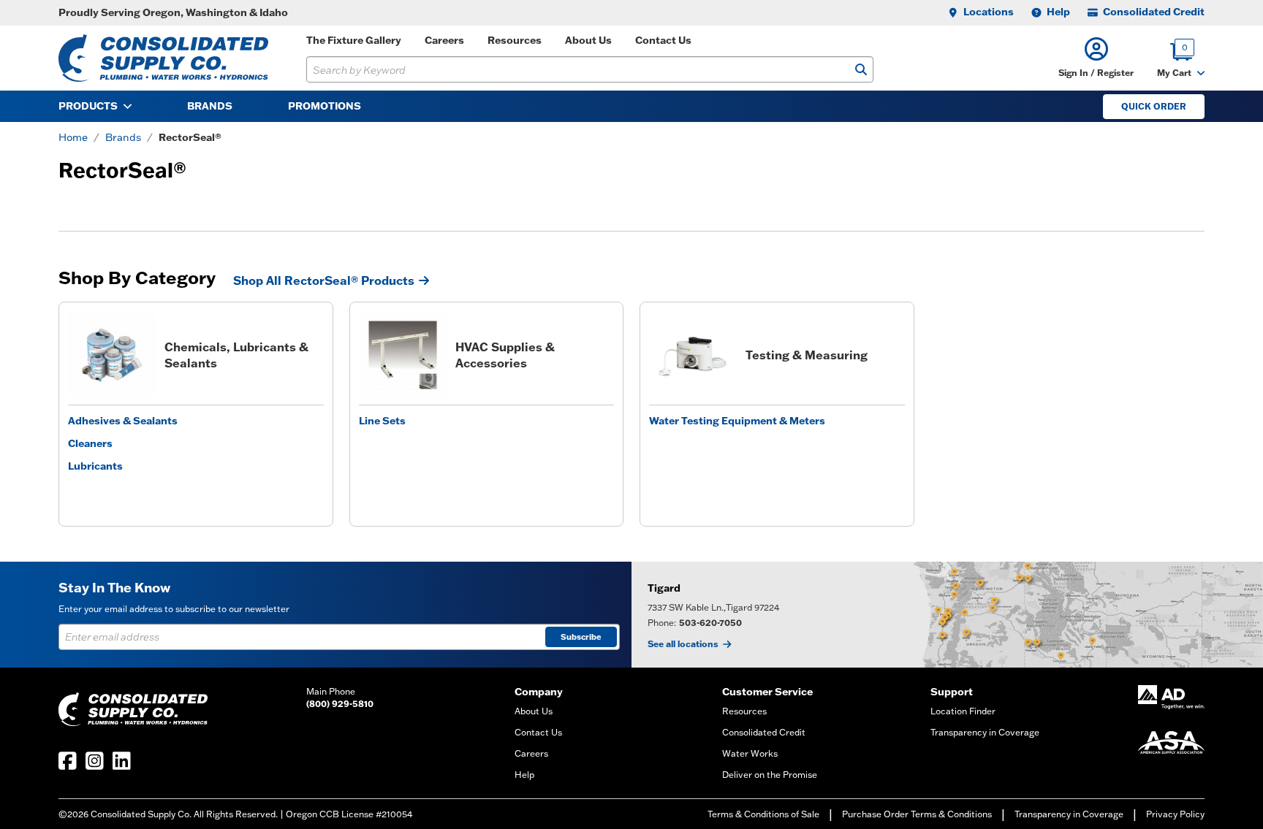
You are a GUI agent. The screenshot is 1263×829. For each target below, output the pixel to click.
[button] (1096, 58)
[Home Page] (163, 58)
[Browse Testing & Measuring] (693, 355)
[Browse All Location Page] (947, 615)
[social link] (67, 760)
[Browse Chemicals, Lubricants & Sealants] (112, 355)
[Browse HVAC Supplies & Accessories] (403, 355)
